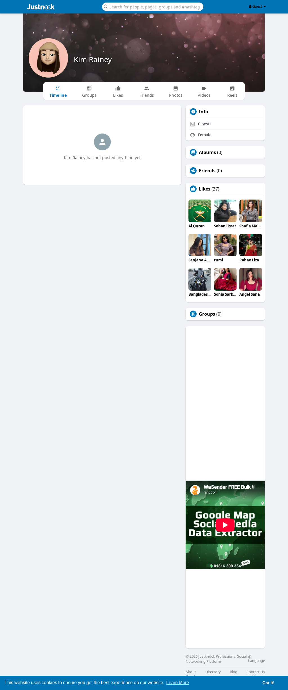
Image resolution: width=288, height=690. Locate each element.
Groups (207, 314)
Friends (207, 170)
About (191, 672)
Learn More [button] (177, 682)
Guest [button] (257, 6)
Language (256, 660)
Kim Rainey (93, 59)
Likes (204, 189)
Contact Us (255, 672)
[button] (152, 6)
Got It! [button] (268, 682)
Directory (213, 672)
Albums (207, 152)
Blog (233, 672)
